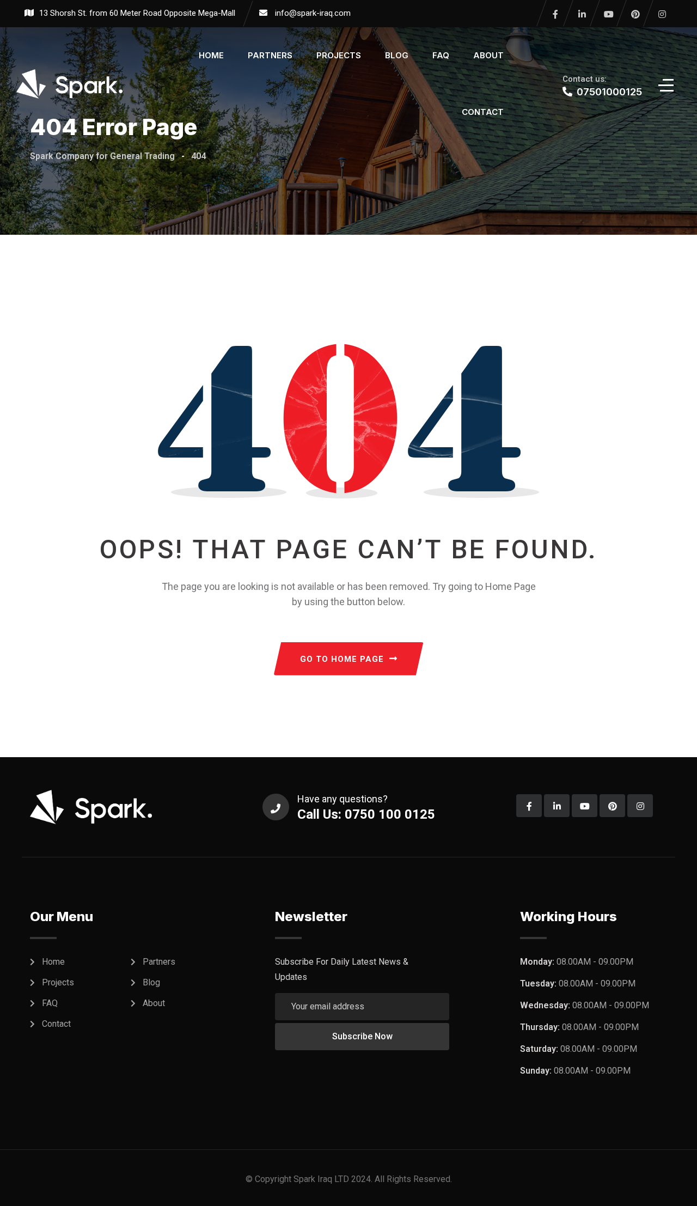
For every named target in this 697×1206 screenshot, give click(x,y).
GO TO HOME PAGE (342, 659)
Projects (338, 55)
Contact (483, 112)
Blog (396, 55)
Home (211, 55)
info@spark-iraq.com (313, 13)
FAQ (440, 55)
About (488, 55)
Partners (270, 55)
